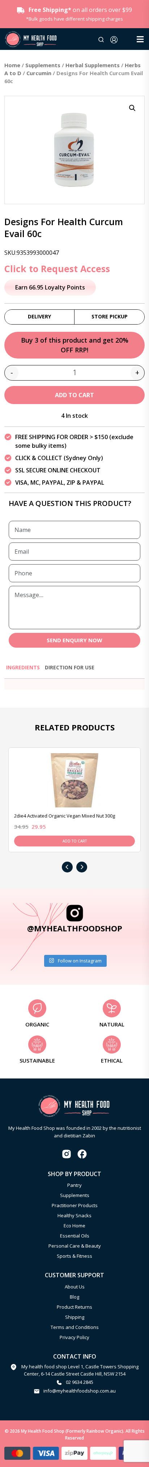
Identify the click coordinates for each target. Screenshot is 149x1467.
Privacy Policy (74, 1337)
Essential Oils (74, 1235)
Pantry (74, 1185)
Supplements (42, 65)
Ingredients (23, 667)
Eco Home (74, 1225)
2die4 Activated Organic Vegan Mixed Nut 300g (64, 815)
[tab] (23, 670)
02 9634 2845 (79, 1382)
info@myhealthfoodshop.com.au (79, 1390)
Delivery (39, 316)
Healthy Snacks (74, 1215)
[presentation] (67, 867)
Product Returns (74, 1307)
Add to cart (74, 395)
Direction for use (69, 667)
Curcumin (38, 73)
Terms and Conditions (75, 1327)
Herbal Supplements (92, 65)
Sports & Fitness (74, 1256)
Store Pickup (109, 316)
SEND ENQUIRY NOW (74, 640)
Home (12, 65)
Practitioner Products (75, 1205)
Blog (74, 1297)
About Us (75, 1286)
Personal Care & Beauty (74, 1246)
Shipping (74, 1317)
